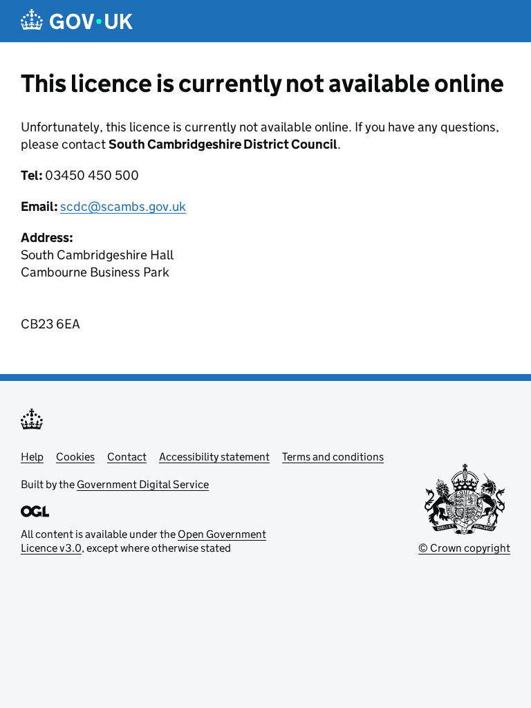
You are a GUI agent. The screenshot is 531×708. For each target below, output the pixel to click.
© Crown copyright (464, 548)
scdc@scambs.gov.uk (123, 206)
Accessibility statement (214, 456)
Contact (127, 456)
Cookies (75, 456)
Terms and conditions (333, 456)
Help (32, 456)
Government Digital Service (143, 484)
